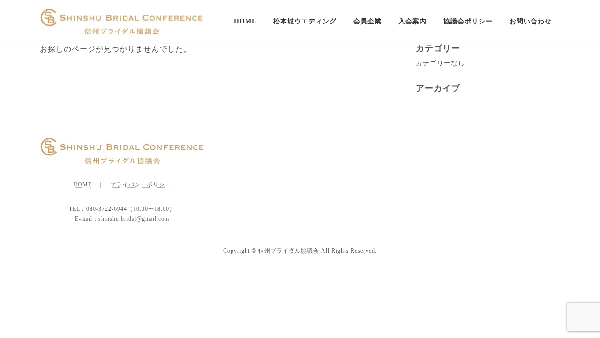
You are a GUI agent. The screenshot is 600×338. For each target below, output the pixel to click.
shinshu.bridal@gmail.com (133, 218)
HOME (82, 184)
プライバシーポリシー (140, 184)
